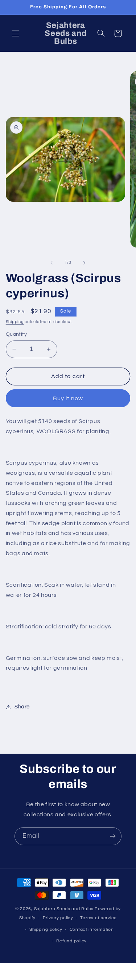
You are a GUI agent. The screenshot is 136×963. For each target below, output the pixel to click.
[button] (15, 33)
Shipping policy (45, 929)
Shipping (15, 322)
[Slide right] (84, 263)
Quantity (16, 334)
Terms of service (98, 918)
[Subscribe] (112, 836)
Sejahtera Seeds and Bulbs (64, 909)
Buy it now (68, 398)
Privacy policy (58, 918)
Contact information (92, 929)
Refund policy (71, 941)
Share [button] (22, 706)
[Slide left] (51, 263)
